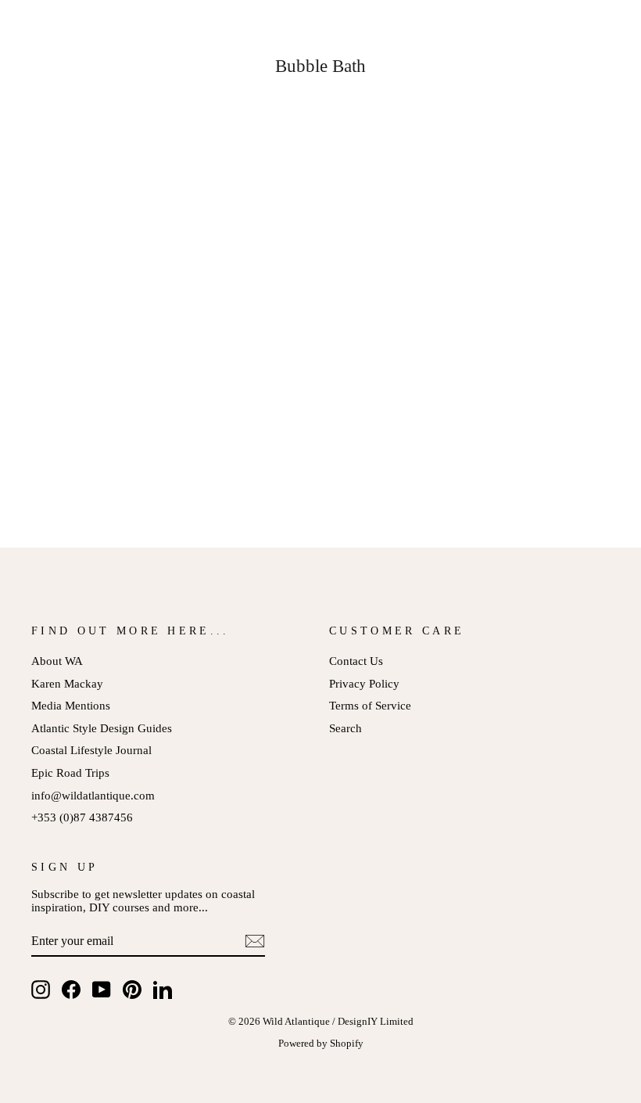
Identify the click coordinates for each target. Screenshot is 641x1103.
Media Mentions (70, 705)
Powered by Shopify (320, 1043)
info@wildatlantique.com (93, 795)
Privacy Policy (364, 683)
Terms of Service (370, 705)
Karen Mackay (67, 683)
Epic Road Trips (70, 772)
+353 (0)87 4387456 (82, 817)
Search (345, 728)
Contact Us (356, 660)
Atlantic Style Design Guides (101, 728)
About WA (57, 660)
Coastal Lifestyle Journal (91, 749)
